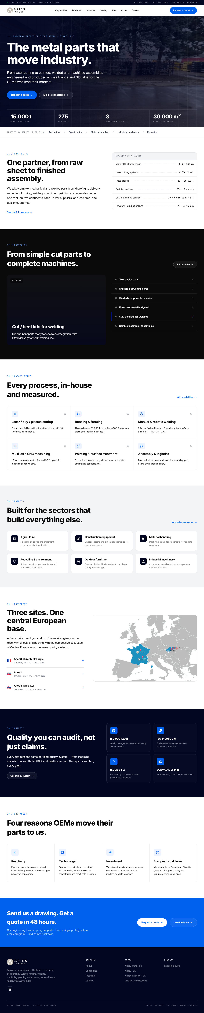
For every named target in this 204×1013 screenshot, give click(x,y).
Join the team (181, 922)
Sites (114, 10)
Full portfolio (183, 264)
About (124, 10)
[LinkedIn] (10, 989)
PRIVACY (159, 1005)
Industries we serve (182, 522)
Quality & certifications (136, 980)
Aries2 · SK (130, 970)
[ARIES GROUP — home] (43, 962)
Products (76, 10)
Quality (103, 10)
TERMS (149, 1005)
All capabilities (185, 397)
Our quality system (20, 775)
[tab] (154, 279)
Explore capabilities (54, 94)
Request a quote (181, 10)
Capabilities (61, 10)
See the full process (18, 212)
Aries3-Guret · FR (133, 965)
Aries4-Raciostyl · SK (135, 975)
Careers (135, 10)
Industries (90, 10)
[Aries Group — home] (16, 10)
